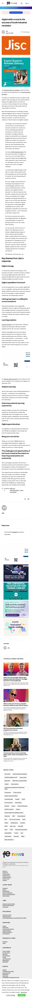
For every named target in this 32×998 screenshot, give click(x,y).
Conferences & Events (8, 971)
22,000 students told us (16, 152)
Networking (5, 974)
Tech (22, 833)
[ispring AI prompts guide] (16, 573)
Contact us (5, 872)
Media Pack (5, 927)
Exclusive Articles (7, 915)
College (6, 784)
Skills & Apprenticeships (9, 894)
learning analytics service (10, 379)
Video (4, 943)
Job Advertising (7, 930)
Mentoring (7, 816)
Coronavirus (8, 792)
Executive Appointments (9, 904)
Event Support (6, 933)
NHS (6, 819)
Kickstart (7, 806)
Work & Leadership (7, 893)
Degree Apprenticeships (11, 796)
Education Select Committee (11, 90)
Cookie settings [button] (10, 995)
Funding (17, 799)
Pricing (4, 926)
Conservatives (14, 784)
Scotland (22, 822)
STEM (11, 829)
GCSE (23, 799)
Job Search (5, 907)
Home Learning (9, 802)
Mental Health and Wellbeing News (14, 812)
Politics (6, 822)
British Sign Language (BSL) (20, 780)
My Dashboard (6, 955)
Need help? (5, 962)
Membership (6, 960)
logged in (15, 532)
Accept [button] (21, 995)
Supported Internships (21, 829)
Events (4, 957)
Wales (22, 836)
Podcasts (5, 941)
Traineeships (8, 836)
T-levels (16, 833)
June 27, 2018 (9, 33)
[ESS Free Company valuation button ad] (16, 591)
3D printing (7, 774)
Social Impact (6, 896)
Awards (4, 970)
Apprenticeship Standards (20, 774)
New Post (5, 954)
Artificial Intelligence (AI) (11, 777)
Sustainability (8, 833)
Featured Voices (7, 916)
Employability (6, 891)
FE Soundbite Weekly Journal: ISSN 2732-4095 (14, 918)
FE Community (6, 874)
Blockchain (7, 780)
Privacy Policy (6, 878)
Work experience (9, 839)
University (16, 836)
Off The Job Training (14, 819)
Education (5, 888)
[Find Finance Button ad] (16, 609)
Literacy (18, 809)
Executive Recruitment (8, 905)
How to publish (6, 951)
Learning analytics (6, 324)
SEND (6, 826)
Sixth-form (13, 826)
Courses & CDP (6, 973)
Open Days (5, 976)
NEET (13, 816)
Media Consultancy (7, 932)
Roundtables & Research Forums (11, 977)
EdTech (4, 890)
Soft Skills (20, 826)
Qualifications (14, 822)
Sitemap (5, 880)
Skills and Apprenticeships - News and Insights (16, 490)
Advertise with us (7, 877)
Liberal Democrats (22, 806)
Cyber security (17, 792)
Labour (13, 806)
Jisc (7, 31)
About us (5, 871)
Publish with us (6, 875)
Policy (24, 819)
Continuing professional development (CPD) (14, 788)
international (18, 802)
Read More (24, 992)
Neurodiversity (21, 816)
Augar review (23, 777)
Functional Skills (9, 799)
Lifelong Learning (9, 809)
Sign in (27, 3)
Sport (6, 829)
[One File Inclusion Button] (16, 627)
